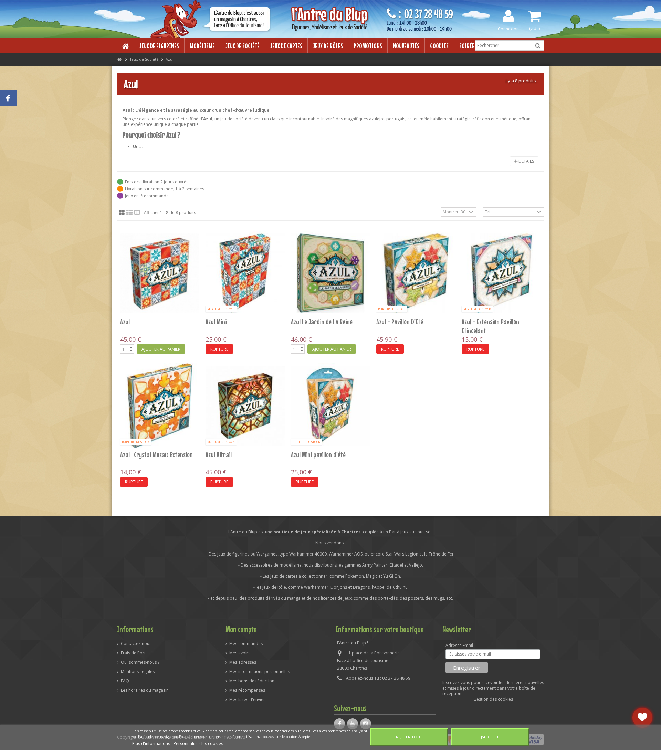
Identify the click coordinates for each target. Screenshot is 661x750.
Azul (125, 321)
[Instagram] (365, 723)
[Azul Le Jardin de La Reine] (330, 273)
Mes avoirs (239, 653)
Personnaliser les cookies (198, 744)
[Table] (137, 212)
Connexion (508, 28)
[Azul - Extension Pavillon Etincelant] (501, 273)
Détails (525, 161)
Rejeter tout (409, 736)
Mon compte (241, 629)
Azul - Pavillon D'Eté (399, 321)
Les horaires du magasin (145, 690)
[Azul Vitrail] (245, 405)
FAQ (125, 681)
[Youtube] (352, 723)
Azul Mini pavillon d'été (318, 454)
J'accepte (490, 736)
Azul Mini (216, 321)
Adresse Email (459, 645)
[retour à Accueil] (119, 59)
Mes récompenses (247, 690)
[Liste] (129, 212)
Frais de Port (133, 653)
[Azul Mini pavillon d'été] (330, 405)
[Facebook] (339, 723)
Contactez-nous (136, 644)
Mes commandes (246, 644)
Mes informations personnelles (259, 671)
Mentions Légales (138, 671)
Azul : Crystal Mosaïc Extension (156, 454)
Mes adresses (242, 662)
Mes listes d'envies (247, 699)
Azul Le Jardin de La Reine (322, 321)
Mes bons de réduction (251, 681)
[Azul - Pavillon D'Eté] (415, 273)
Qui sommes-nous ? (140, 662)
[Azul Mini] (245, 273)
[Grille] (122, 212)
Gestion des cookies (493, 699)
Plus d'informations (151, 744)
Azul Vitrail (219, 454)
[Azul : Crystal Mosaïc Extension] (159, 405)
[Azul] (159, 273)
